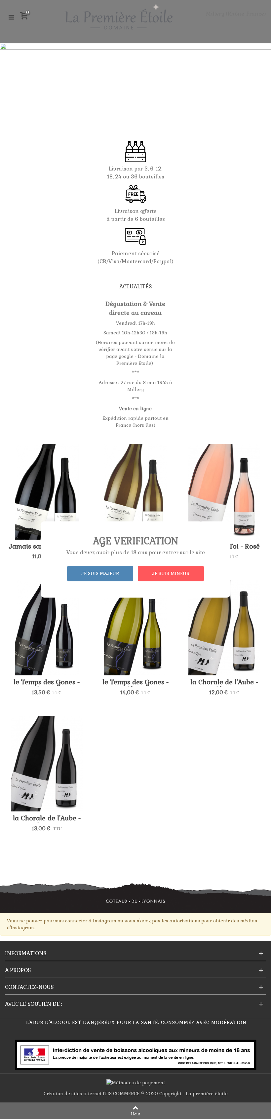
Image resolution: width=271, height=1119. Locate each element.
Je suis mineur (170, 573)
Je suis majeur (100, 573)
